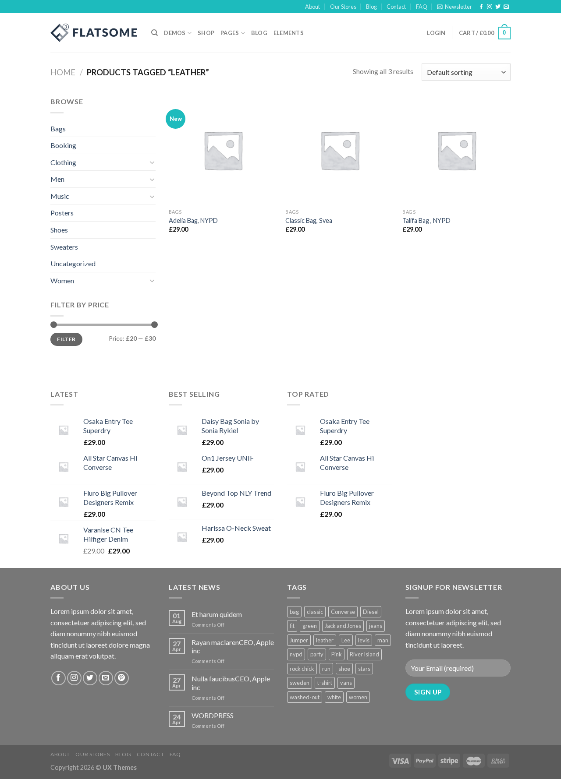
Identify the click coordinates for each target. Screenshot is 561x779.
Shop (206, 32)
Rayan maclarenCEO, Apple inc (233, 646)
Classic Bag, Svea (308, 220)
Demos (174, 32)
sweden (299, 682)
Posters (62, 212)
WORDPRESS (213, 715)
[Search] (154, 33)
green (309, 625)
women (358, 697)
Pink (336, 654)
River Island (364, 654)
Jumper (299, 640)
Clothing (63, 162)
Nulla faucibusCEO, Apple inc (231, 682)
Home (62, 72)
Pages (229, 32)
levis (363, 640)
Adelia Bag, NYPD (193, 220)
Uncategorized (73, 263)
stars (364, 668)
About (312, 6)
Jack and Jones (343, 625)
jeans (375, 625)
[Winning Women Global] (94, 33)
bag (294, 611)
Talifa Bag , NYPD (426, 220)
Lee (345, 640)
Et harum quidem (217, 614)
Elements (288, 32)
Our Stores (343, 6)
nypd (296, 654)
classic (315, 611)
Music (59, 196)
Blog (371, 6)
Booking (63, 145)
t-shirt (324, 682)
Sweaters (64, 247)
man (382, 640)
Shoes (59, 230)
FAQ (421, 6)
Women (62, 280)
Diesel (371, 611)
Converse (343, 611)
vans (346, 682)
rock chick (302, 668)
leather (325, 640)
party (316, 654)
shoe (344, 668)
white (334, 697)
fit (292, 625)
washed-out (305, 697)
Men (57, 179)
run (326, 668)
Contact (396, 6)
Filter (66, 339)
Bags (58, 128)
